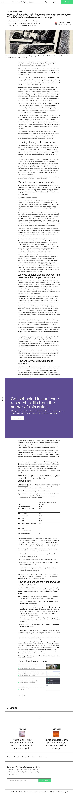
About (9, 757)
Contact (16, 757)
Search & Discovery (14, 11)
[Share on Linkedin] (19, 695)
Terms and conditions (28, 757)
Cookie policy (43, 757)
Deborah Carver (65, 22)
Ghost (47, 792)
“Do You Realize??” (23, 486)
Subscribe (67, 2)
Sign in (54, 2)
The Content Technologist (19, 2)
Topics (2, 399)
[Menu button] (2, 2)
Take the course (17, 418)
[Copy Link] (24, 695)
